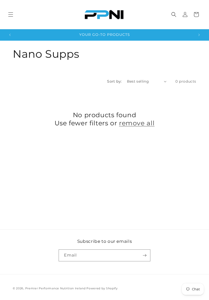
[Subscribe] (144, 255)
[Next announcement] (199, 34)
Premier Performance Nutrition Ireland (55, 288)
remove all (136, 123)
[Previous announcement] (10, 34)
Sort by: (114, 81)
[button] (10, 14)
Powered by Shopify (102, 288)
